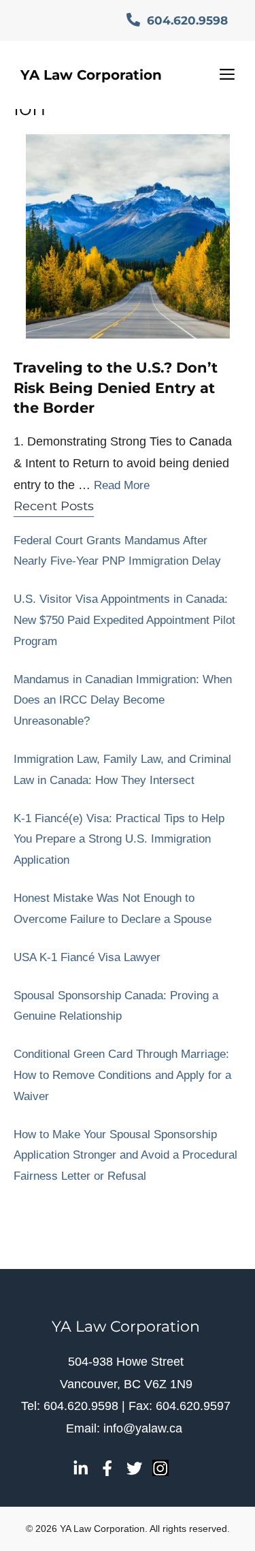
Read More (122, 485)
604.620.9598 (185, 20)
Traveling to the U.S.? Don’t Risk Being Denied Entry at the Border (116, 387)
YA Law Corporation (91, 75)
